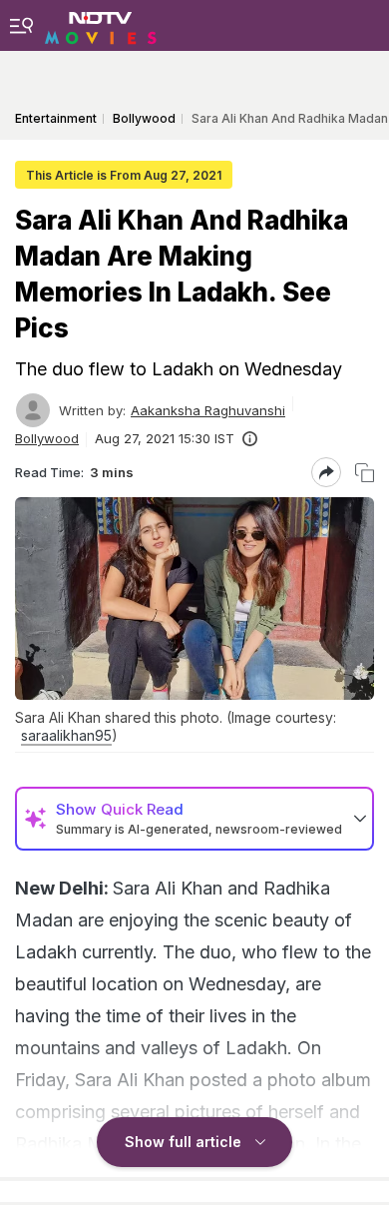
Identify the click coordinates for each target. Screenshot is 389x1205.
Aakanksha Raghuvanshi (208, 410)
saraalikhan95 (66, 735)
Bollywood (47, 438)
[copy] (364, 472)
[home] (101, 25)
